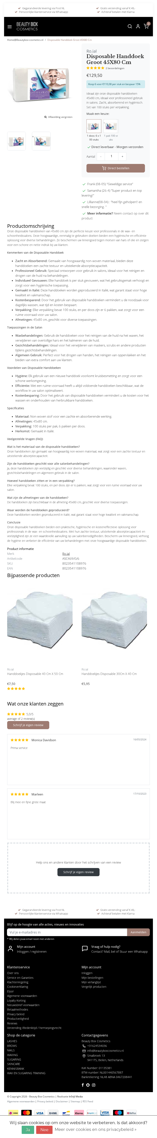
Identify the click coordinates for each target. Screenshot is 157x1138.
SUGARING (14, 1059)
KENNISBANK (15, 1069)
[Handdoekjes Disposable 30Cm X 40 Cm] (116, 623)
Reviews (12, 1023)
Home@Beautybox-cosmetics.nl (25, 40)
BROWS (12, 1046)
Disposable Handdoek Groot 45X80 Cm (69, 40)
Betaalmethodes (17, 1009)
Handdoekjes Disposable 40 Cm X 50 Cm (35, 674)
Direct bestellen (118, 168)
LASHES (12, 1041)
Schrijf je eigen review (28, 725)
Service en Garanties (20, 978)
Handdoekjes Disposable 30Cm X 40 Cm (109, 674)
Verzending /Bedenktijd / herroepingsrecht (34, 1028)
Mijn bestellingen (92, 978)
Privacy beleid (15, 1014)
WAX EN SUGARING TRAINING (26, 1073)
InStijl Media (75, 1096)
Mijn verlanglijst (91, 982)
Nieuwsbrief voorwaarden (23, 1005)
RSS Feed (88, 1101)
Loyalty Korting (16, 1000)
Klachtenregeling (17, 982)
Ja (28, 1129)
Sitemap (75, 1101)
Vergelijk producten (94, 987)
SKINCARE (13, 1064)
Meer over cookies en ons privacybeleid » (96, 1129)
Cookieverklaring (17, 987)
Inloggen (87, 973)
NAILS (11, 1050)
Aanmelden (138, 932)
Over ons (13, 973)
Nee (44, 1129)
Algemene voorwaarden (22, 996)
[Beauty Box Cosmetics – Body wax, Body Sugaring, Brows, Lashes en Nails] (27, 26)
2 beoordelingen (115, 68)
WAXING (12, 1055)
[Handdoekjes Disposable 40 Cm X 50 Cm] (41, 623)
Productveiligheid (18, 1019)
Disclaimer (62, 1101)
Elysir (10, 991)
